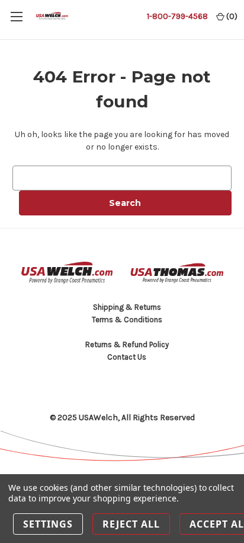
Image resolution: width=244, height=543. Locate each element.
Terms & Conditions (127, 319)
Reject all (131, 524)
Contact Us (126, 357)
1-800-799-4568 (177, 16)
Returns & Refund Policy (127, 344)
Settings (48, 524)
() (230, 16)
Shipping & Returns (127, 307)
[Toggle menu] (16, 16)
